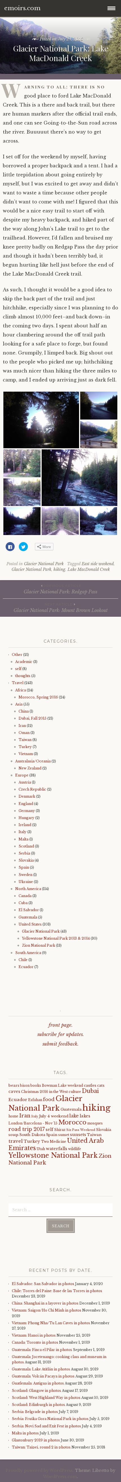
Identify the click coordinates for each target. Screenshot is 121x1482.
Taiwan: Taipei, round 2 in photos (41, 1447)
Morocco (72, 1122)
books (35, 1085)
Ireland (25, 825)
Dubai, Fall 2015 (32, 718)
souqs (13, 1135)
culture (75, 1092)
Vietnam (26, 754)
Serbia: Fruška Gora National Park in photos (50, 1419)
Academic (23, 662)
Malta (23, 839)
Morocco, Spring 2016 (38, 697)
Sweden (25, 875)
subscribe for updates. (60, 1034)
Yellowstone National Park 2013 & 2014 (56, 938)
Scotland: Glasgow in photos (36, 1390)
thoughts (22, 676)
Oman (24, 733)
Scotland (26, 846)
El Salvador (29, 910)
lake (74, 1116)
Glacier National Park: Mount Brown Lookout (61, 607)
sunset (63, 1135)
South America (28, 953)
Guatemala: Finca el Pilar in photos (42, 1350)
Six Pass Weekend (80, 1130)
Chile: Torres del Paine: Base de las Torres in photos (57, 1291)
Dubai (90, 1091)
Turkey (25, 747)
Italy (22, 832)
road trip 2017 (26, 1129)
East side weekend (98, 563)
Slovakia (26, 860)
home (13, 1116)
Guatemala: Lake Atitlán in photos (41, 1369)
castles (90, 1085)
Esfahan (35, 1100)
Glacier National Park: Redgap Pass (60, 589)
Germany (27, 811)
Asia (19, 704)
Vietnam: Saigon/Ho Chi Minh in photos (46, 1310)
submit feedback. (60, 1044)
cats (100, 1085)
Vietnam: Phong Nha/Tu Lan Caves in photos (51, 1323)
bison (25, 1085)
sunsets (78, 1134)
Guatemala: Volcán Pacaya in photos (43, 1376)
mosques (95, 1123)
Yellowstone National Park (53, 1155)
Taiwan (25, 740)
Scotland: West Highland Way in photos (46, 1398)
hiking (59, 569)
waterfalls (56, 1148)
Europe (21, 775)
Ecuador (26, 967)
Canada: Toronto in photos (35, 1342)
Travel (17, 683)
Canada (25, 896)
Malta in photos (25, 1433)
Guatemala (28, 917)
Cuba (23, 903)
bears (13, 1085)
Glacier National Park (44, 563)
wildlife (74, 1149)
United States (30, 924)
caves (14, 1091)
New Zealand (30, 768)
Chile (23, 960)
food (49, 1099)
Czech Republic (32, 789)
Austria (25, 782)
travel (15, 1141)
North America (28, 889)
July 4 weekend (53, 1116)
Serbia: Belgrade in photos (35, 1412)
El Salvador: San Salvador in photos (43, 1284)
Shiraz (60, 1130)
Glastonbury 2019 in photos (36, 1440)
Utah (41, 1149)
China (24, 711)
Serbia (24, 853)
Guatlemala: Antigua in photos (38, 1383)
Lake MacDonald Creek (89, 569)
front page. (61, 1025)
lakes (85, 1116)
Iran (22, 726)
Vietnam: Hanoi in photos (34, 1335)
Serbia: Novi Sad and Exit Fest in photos (46, 1426)
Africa (20, 690)
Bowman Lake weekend (62, 1085)
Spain (24, 867)
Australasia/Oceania (33, 761)
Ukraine (26, 882)
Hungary (26, 818)
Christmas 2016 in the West (44, 1092)
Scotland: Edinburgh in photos (38, 1405)
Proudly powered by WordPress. (40, 1470)
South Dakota (32, 1134)
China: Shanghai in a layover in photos (45, 1303)
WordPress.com (60, 1476)
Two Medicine (53, 1141)
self (18, 669)
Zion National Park (38, 945)
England (26, 804)
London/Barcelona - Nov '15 (32, 1123)
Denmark (27, 796)
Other (17, 655)
